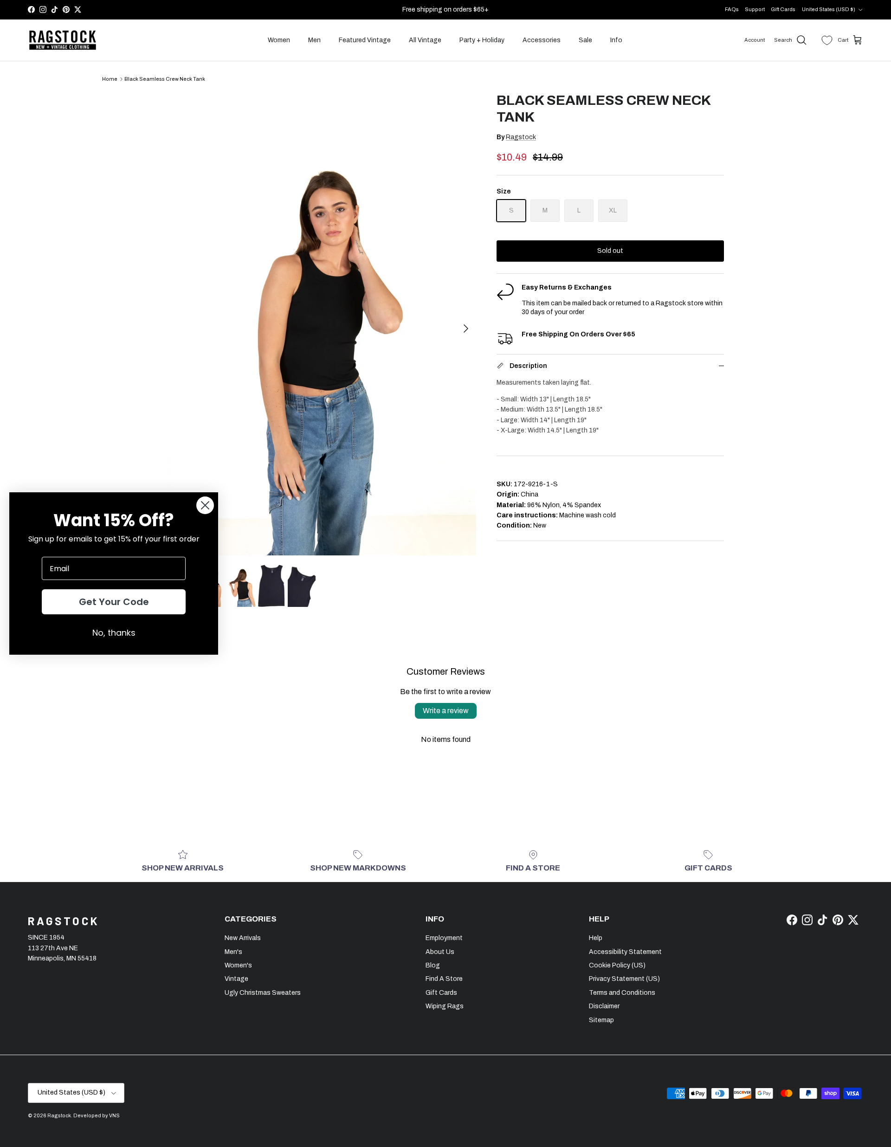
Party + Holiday (481, 40)
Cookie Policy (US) (617, 965)
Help (595, 937)
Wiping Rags (445, 1006)
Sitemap (601, 1020)
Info (616, 40)
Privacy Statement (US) (624, 978)
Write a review (446, 711)
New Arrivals (243, 937)
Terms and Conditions (622, 992)
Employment (444, 937)
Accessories (542, 40)
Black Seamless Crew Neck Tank (164, 79)
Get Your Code (114, 601)
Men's (233, 951)
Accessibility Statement (625, 951)
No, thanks (114, 632)
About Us (440, 951)
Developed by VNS (96, 1115)
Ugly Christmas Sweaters (263, 992)
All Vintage (425, 40)
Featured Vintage (365, 40)
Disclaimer (604, 1006)
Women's (238, 965)
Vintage (236, 978)
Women (279, 40)
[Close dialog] (205, 505)
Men (314, 40)
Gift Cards (783, 9)
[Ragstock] (62, 40)
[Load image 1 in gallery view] (321, 323)
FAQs (732, 9)
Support (755, 9)
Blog (433, 965)
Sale (585, 40)
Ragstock (521, 137)
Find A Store (444, 978)
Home (109, 79)
